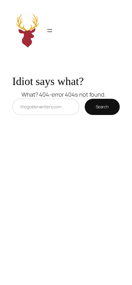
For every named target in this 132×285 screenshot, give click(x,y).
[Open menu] (49, 30)
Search (102, 106)
